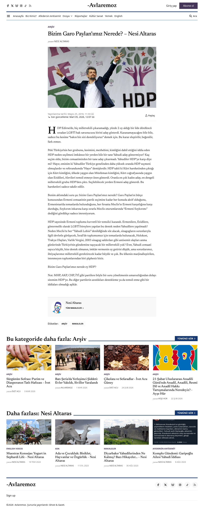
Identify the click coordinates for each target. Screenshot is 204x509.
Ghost (52, 504)
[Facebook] (7, 5)
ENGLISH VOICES (14, 448)
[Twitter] (12, 5)
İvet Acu (16, 391)
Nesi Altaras (61, 41)
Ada (57, 448)
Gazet (61, 504)
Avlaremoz (67, 387)
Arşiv (51, 26)
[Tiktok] (25, 5)
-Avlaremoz (20, 504)
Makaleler (77, 323)
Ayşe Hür (162, 398)
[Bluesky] (16, 5)
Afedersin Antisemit (164, 448)
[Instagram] (21, 5)
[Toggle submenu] (71, 16)
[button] (66, 16)
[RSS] (30, 5)
